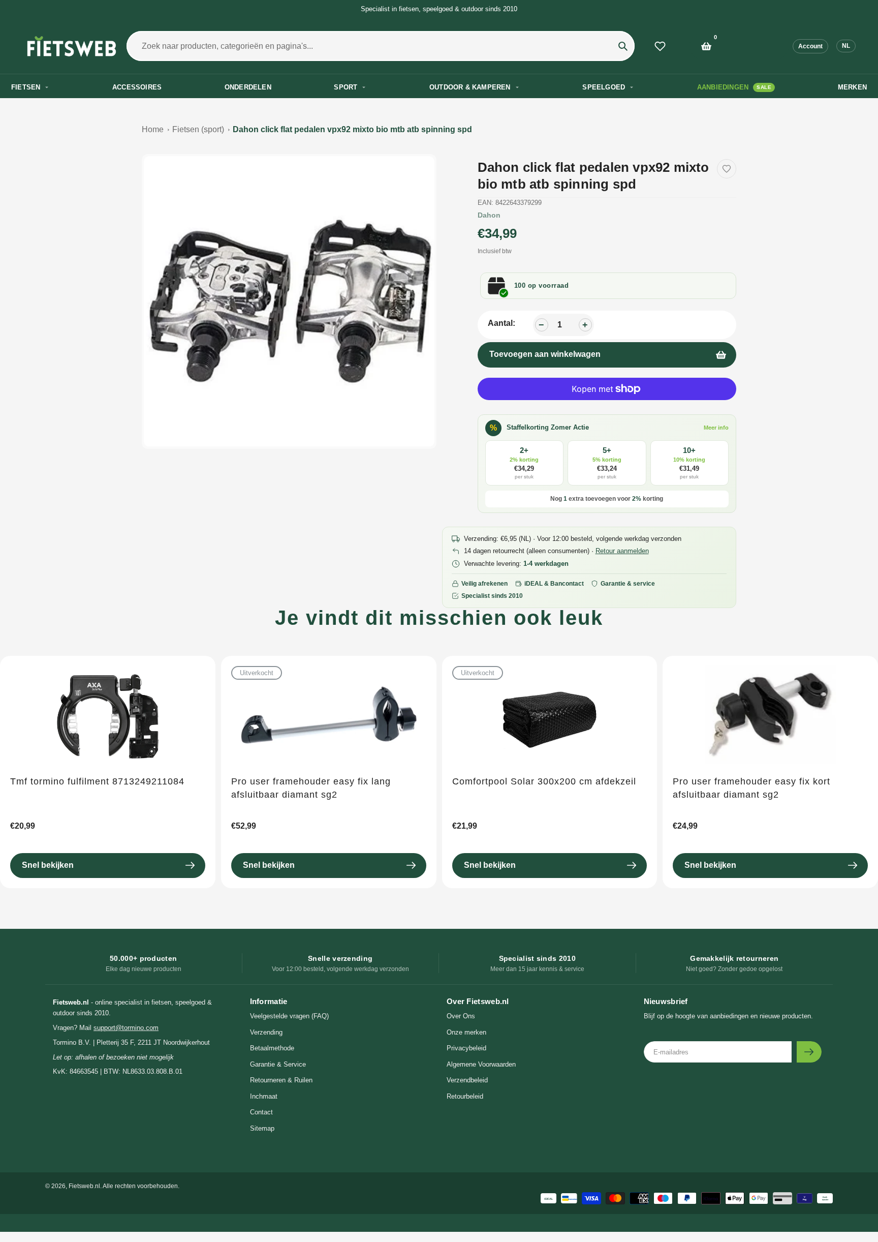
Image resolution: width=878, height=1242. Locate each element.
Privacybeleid (466, 1048)
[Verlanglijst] (660, 46)
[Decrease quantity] (541, 324)
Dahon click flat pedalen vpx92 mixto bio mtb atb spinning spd (352, 129)
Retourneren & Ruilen (281, 1080)
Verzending (266, 1032)
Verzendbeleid (467, 1080)
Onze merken (466, 1032)
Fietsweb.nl (84, 1186)
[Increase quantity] (585, 324)
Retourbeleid (465, 1096)
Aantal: (501, 323)
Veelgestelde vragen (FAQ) (289, 1016)
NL (846, 45)
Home (153, 129)
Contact (261, 1112)
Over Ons (461, 1016)
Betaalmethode (272, 1048)
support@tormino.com (126, 1028)
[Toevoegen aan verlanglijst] (726, 168)
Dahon (489, 215)
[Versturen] (809, 1052)
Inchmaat (263, 1096)
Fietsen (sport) (198, 129)
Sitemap (262, 1128)
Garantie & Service (278, 1064)
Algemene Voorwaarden (481, 1064)
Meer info (716, 428)
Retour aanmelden (622, 551)
